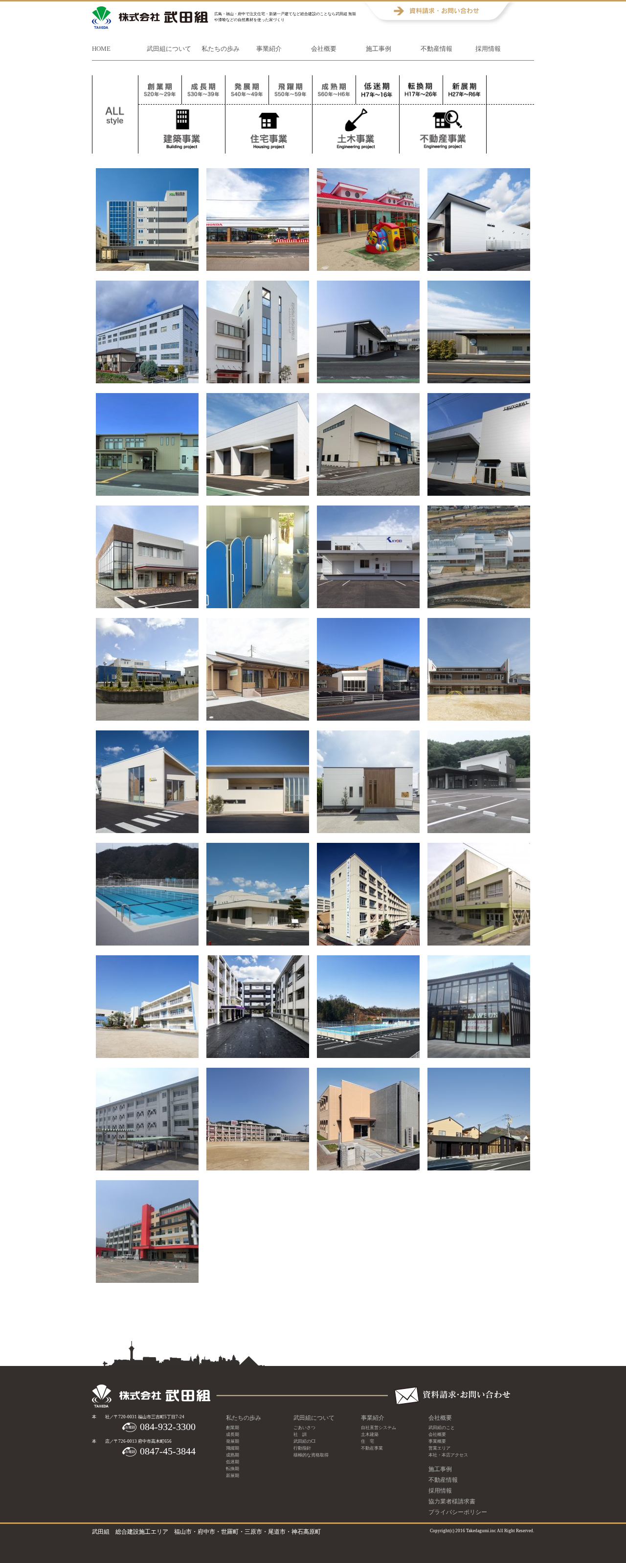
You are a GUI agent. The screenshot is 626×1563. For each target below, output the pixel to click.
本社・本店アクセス (448, 1455)
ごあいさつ (304, 1427)
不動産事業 (372, 1448)
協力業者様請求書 (451, 1501)
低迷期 (232, 1461)
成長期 (203, 89)
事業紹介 (269, 48)
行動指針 (302, 1448)
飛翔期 (464, 89)
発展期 (246, 89)
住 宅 (367, 1441)
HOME (101, 48)
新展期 (421, 89)
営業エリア (439, 1448)
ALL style (115, 114)
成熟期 (334, 89)
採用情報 (488, 48)
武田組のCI (304, 1441)
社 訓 (300, 1434)
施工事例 (378, 48)
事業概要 (437, 1441)
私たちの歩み (220, 48)
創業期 (159, 89)
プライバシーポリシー (457, 1512)
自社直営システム (378, 1427)
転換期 (377, 89)
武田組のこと (441, 1427)
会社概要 (323, 48)
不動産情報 (436, 48)
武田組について (169, 48)
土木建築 (370, 1434)
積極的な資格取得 (311, 1455)
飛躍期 (290, 89)
